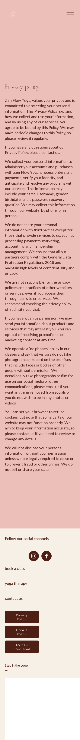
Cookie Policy (21, 632)
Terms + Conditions (21, 647)
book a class (15, 568)
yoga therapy (16, 583)
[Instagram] (34, 556)
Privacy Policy (22, 617)
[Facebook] (46, 556)
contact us (14, 598)
